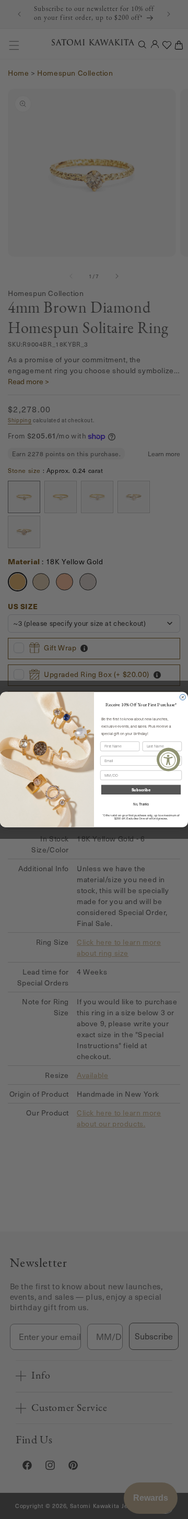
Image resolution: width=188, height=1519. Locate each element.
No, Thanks (141, 804)
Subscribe (141, 789)
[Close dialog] (182, 697)
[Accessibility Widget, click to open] (168, 760)
